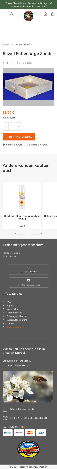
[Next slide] (36, 234)
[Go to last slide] (20, 234)
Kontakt (11, 323)
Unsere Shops (16, 365)
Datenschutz (13, 309)
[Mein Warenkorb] (52, 14)
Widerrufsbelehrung (17, 319)
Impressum (12, 305)
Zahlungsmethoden (17, 316)
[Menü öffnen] (4, 14)
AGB (9, 301)
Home (5, 44)
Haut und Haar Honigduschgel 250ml (22, 217)
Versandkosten (14, 312)
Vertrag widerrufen (16, 327)
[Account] (45, 14)
